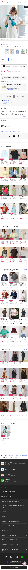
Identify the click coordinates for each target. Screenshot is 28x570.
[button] (14, 21)
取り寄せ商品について (7, 102)
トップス (17, 455)
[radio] (7, 52)
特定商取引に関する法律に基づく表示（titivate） (10, 131)
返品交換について (6, 103)
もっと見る (23, 116)
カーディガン (24, 455)
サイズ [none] (2, 59)
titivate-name (5, 44)
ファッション (11, 455)
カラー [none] (2, 51)
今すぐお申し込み (10, 89)
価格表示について (6, 100)
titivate (4, 42)
